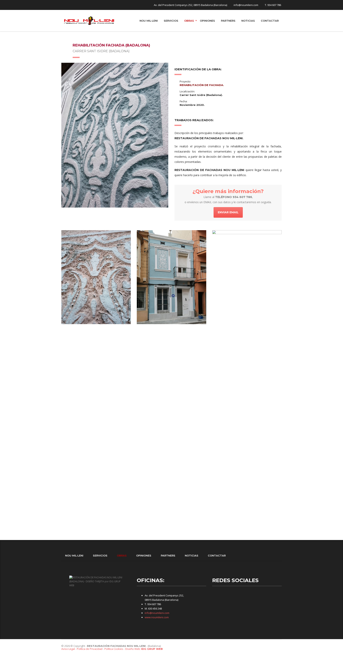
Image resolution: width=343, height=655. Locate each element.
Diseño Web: (144, 649)
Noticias (248, 20)
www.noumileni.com (157, 617)
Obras (189, 20)
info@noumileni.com (157, 613)
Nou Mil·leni (149, 20)
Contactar (270, 20)
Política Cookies (113, 649)
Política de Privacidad (89, 649)
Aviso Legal (68, 649)
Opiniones (207, 20)
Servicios (171, 20)
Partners (228, 20)
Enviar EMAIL (228, 212)
